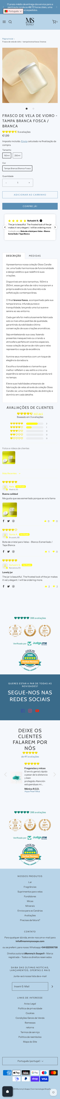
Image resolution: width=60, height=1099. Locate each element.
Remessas (30, 1022)
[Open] (7, 1091)
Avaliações (30, 915)
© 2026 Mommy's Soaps (19, 1089)
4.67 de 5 (38, 413)
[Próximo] (56, 7)
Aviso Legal (30, 1003)
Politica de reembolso (30, 1036)
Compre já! (30, 206)
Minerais (30, 905)
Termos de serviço (30, 1032)
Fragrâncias (30, 886)
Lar (30, 882)
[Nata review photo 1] (9, 509)
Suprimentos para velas (30, 891)
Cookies (30, 1013)
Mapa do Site (30, 1041)
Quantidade (8, 176)
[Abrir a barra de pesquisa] (11, 22)
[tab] (13, 255)
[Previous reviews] (5, 227)
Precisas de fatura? (30, 920)
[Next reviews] (55, 227)
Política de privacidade (30, 1008)
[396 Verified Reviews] (30, 672)
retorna (30, 1027)
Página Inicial (7, 39)
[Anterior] (3, 7)
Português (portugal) (29, 1061)
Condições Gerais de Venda (30, 1017)
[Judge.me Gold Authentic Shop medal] (12, 631)
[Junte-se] (52, 986)
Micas (30, 901)
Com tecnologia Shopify (41, 1089)
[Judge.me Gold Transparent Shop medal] (27, 631)
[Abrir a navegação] (4, 22)
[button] (30, 75)
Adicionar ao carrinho (30, 194)
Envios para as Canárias (30, 910)
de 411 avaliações (30, 756)
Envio (24, 141)
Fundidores (30, 896)
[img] (9, 482)
